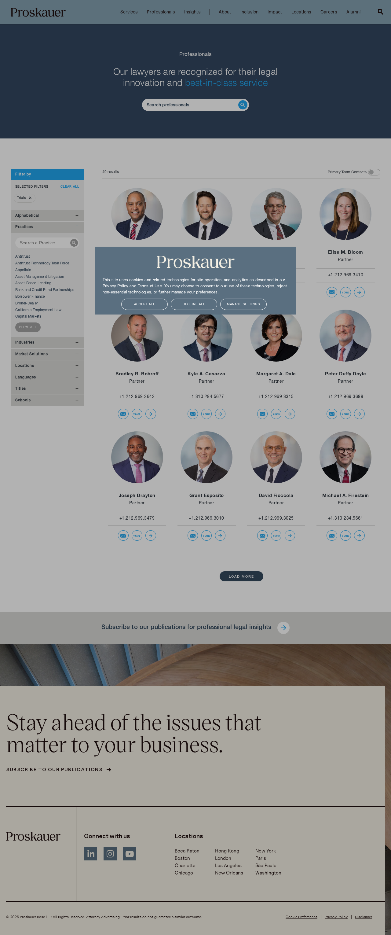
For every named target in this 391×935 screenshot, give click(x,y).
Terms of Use (150, 286)
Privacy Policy (115, 286)
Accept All (144, 304)
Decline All (194, 304)
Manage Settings (243, 304)
